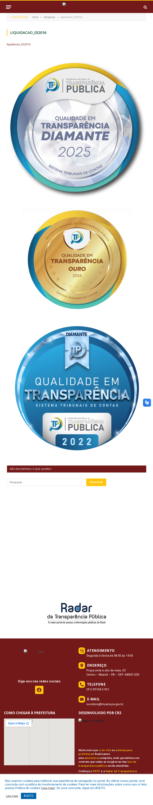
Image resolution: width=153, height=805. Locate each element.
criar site (105, 750)
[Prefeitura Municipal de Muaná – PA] (76, 7)
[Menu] (8, 7)
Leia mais (48, 788)
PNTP (96, 771)
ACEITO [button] (28, 795)
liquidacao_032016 (18, 44)
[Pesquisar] (145, 7)
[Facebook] (39, 690)
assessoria (91, 757)
